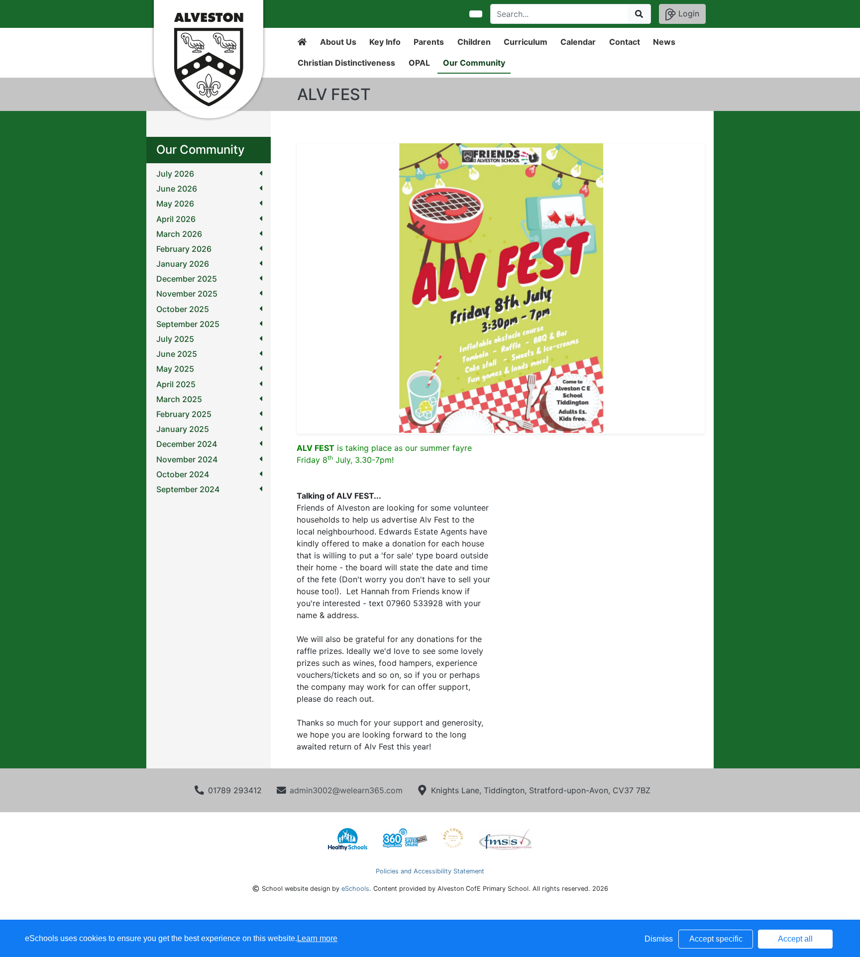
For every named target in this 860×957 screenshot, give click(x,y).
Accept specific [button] (716, 939)
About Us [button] (338, 42)
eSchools (355, 888)
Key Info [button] (385, 42)
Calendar (578, 42)
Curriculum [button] (525, 42)
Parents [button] (429, 42)
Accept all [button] (795, 939)
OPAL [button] (419, 63)
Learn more (317, 938)
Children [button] (474, 42)
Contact (624, 42)
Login (687, 13)
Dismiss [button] (659, 939)
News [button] (664, 42)
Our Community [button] (474, 63)
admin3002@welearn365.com (346, 790)
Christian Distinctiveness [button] (346, 63)
